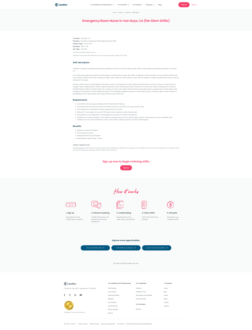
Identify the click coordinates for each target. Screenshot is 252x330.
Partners (138, 309)
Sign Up (184, 5)
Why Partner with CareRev (144, 295)
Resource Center (141, 299)
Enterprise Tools (141, 292)
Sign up (126, 168)
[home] (61, 4)
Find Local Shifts (113, 309)
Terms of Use (83, 324)
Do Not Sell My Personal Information (139, 324)
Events (166, 295)
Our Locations (112, 302)
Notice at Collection (108, 324)
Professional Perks (113, 295)
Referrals (110, 299)
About (166, 288)
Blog (165, 292)
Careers (166, 302)
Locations (121, 12)
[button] (102, 5)
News (166, 299)
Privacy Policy (94, 324)
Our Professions (113, 306)
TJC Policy (120, 324)
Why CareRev (112, 288)
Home (114, 12)
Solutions (139, 288)
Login (194, 5)
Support (166, 306)
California (128, 12)
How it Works (112, 292)
